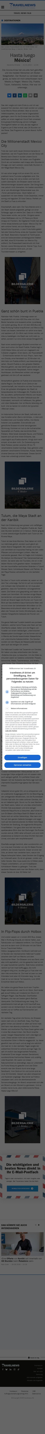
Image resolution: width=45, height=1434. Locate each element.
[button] (22, 708)
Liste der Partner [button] (11, 731)
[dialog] (22, 717)
